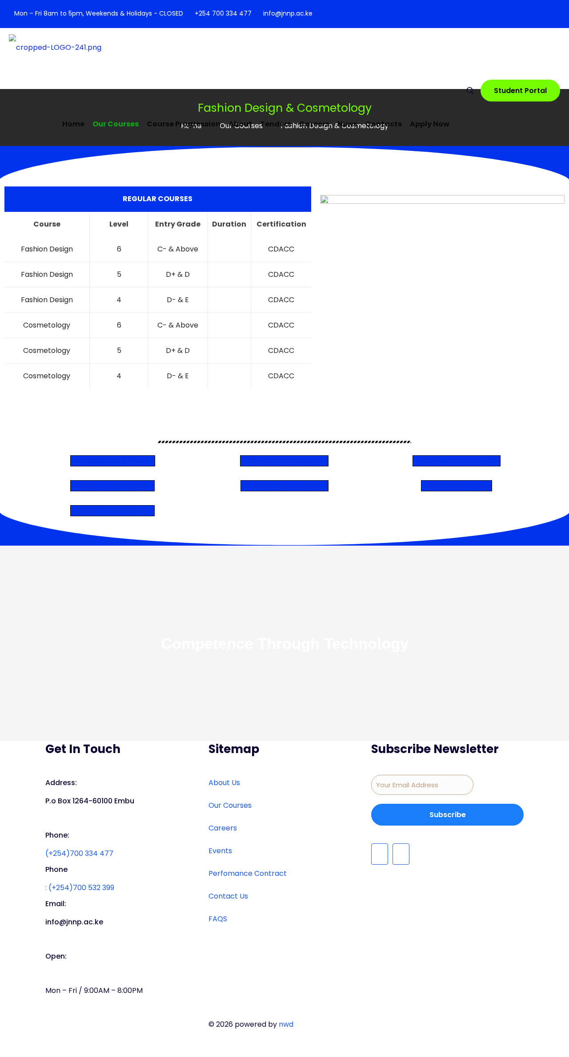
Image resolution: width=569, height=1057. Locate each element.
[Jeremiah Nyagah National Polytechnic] (55, 60)
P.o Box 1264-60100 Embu (89, 801)
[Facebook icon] (538, 14)
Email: (55, 904)
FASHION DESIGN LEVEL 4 (285, 461)
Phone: (57, 835)
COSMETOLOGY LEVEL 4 (114, 461)
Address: (61, 783)
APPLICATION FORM (458, 486)
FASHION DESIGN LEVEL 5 (285, 486)
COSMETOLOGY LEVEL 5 (113, 486)
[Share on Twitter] (5, 283)
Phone (56, 869)
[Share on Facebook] (5, 270)
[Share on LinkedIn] (5, 295)
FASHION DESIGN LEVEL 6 (457, 461)
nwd (286, 1024)
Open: (56, 956)
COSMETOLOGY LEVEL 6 (113, 511)
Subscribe (447, 815)
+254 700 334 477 (223, 13)
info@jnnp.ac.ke (288, 13)
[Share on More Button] (5, 308)
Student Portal (520, 90)
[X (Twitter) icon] (549, 14)
